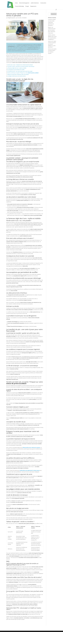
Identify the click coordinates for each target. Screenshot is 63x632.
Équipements (33, 6)
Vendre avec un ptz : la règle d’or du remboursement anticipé (20, 64)
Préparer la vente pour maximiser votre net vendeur (18, 74)
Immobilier (24, 17)
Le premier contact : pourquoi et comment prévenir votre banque (20, 66)
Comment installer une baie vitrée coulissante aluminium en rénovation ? (52, 22)
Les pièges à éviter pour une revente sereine (16, 76)
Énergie (27, 6)
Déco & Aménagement (24, 2)
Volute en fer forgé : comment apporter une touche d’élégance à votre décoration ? (52, 44)
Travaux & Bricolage (19, 6)
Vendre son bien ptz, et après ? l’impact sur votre (23, 72)
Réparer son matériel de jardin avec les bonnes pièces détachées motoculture (51, 30)
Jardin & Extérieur (35, 2)
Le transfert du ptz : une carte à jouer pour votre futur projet (19, 71)
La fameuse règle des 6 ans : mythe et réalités (16, 68)
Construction (43, 2)
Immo (16, 2)
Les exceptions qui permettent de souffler (15, 69)
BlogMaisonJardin (11, 17)
